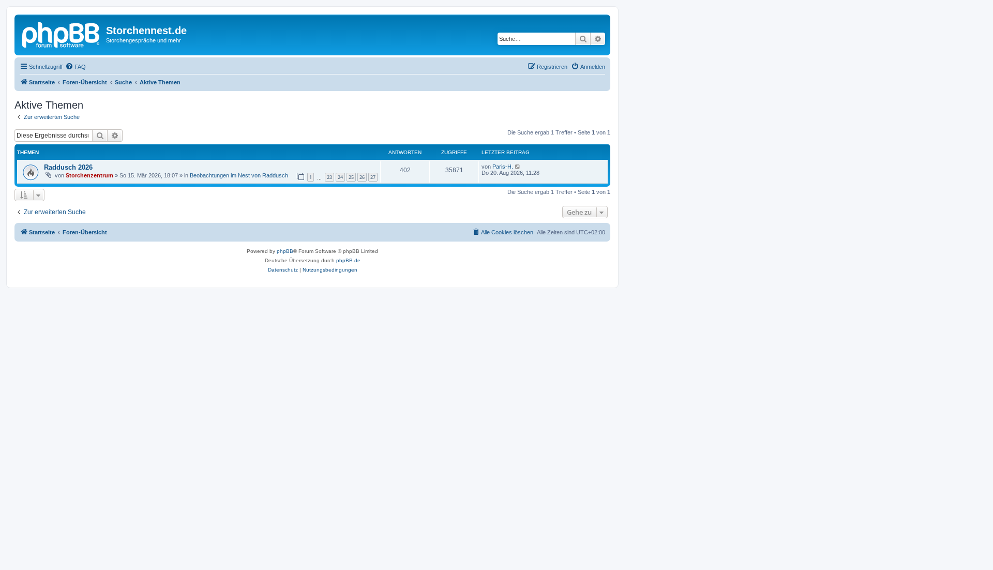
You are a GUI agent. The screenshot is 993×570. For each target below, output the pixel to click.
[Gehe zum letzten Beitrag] (518, 166)
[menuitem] (75, 67)
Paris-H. (502, 166)
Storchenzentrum (89, 175)
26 (362, 177)
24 (340, 177)
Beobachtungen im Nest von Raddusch (239, 175)
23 (329, 177)
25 (351, 177)
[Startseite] (61, 33)
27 (372, 177)
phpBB (285, 251)
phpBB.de (348, 260)
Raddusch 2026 (68, 167)
